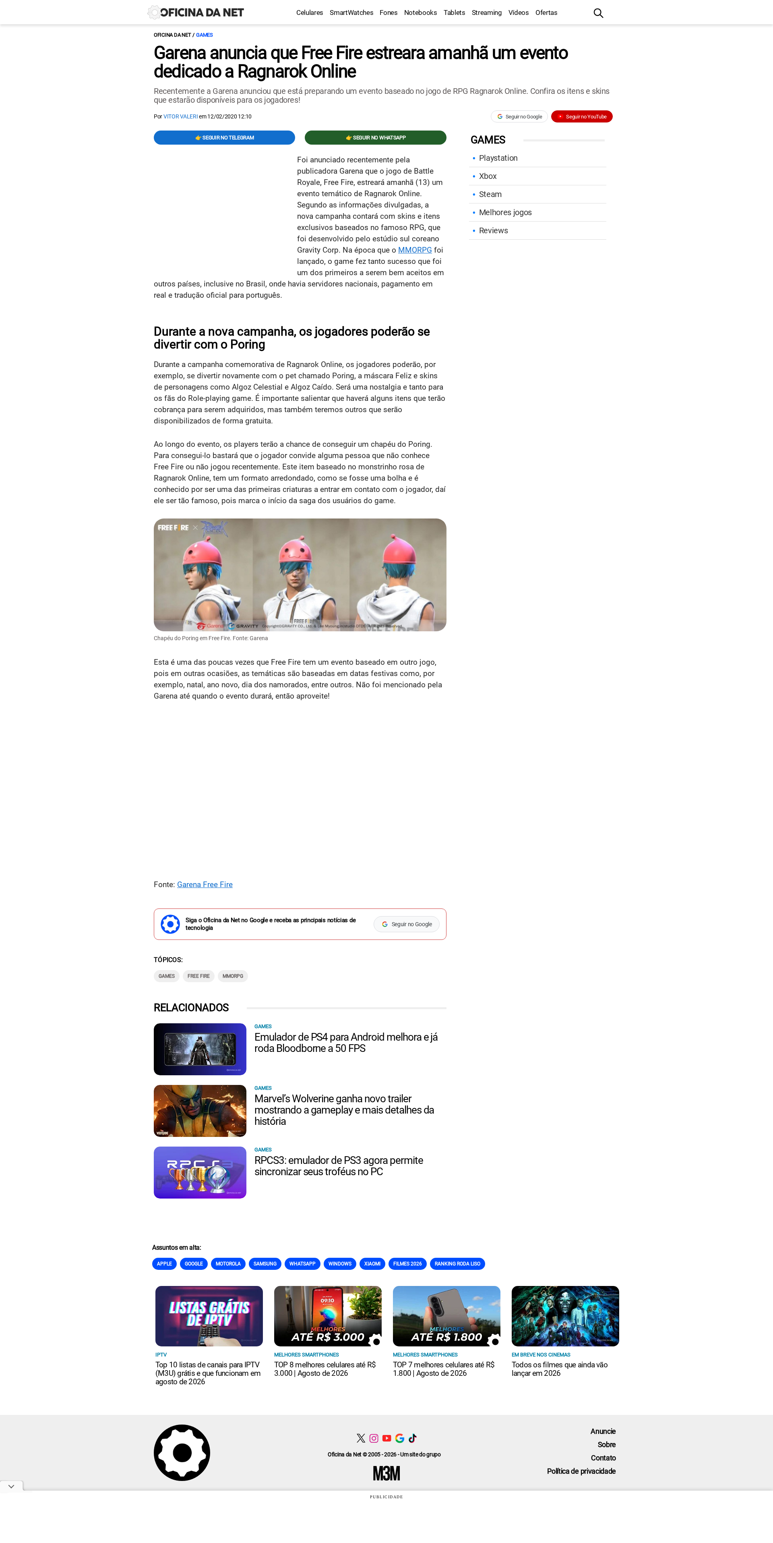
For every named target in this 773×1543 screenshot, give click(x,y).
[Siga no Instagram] (374, 1438)
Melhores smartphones (306, 1355)
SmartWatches (351, 12)
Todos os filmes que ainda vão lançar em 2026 (560, 1368)
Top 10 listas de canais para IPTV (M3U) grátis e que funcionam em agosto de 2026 (207, 1373)
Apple (164, 1264)
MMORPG (415, 250)
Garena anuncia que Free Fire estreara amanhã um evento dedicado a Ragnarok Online (361, 62)
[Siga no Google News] (400, 1438)
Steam (490, 194)
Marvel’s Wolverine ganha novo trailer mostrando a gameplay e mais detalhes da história (344, 1110)
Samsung (265, 1264)
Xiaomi (372, 1264)
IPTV (161, 1355)
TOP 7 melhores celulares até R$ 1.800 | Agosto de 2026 (443, 1368)
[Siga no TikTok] (412, 1438)
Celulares (309, 12)
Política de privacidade (581, 1471)
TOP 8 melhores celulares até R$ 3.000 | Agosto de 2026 (325, 1368)
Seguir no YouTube (586, 117)
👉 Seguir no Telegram (224, 138)
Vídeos (518, 12)
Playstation (498, 158)
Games (204, 35)
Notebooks (420, 12)
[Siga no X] (361, 1438)
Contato (603, 1458)
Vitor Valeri (180, 116)
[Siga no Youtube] (387, 1438)
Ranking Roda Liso (457, 1264)
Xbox (488, 176)
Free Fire (199, 976)
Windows (340, 1264)
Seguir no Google (524, 117)
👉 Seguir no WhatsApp (376, 138)
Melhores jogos (505, 212)
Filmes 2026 (407, 1264)
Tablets (454, 12)
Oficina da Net (172, 35)
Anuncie (603, 1431)
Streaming (487, 12)
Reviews (493, 230)
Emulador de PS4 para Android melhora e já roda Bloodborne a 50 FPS (346, 1042)
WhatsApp (302, 1264)
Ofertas (546, 12)
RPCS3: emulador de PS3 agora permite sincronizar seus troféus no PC (338, 1166)
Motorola (228, 1264)
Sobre (607, 1444)
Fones (388, 12)
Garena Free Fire (205, 884)
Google (194, 1264)
